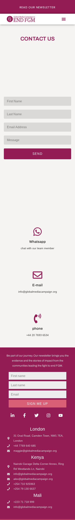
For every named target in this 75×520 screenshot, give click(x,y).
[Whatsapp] (37, 231)
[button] (64, 19)
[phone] (37, 318)
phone (37, 328)
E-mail (37, 285)
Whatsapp (37, 242)
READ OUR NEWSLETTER (37, 7)
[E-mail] (37, 275)
